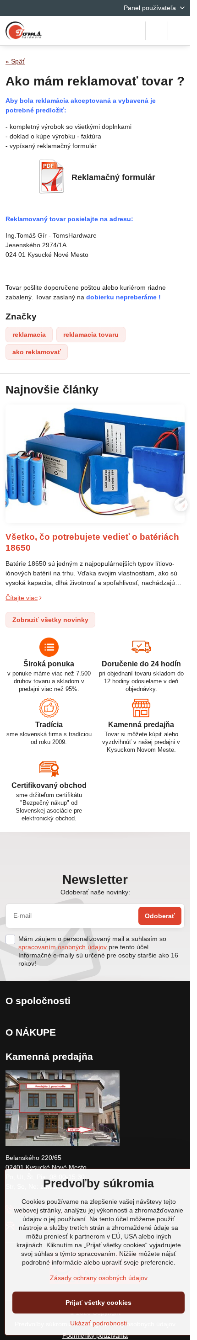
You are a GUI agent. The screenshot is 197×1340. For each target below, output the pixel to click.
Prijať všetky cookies (98, 1302)
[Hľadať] (134, 30)
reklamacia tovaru (91, 334)
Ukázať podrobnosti (98, 1323)
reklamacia (29, 334)
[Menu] (179, 30)
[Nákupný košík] (157, 30)
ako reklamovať (36, 352)
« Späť (15, 61)
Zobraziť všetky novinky (50, 619)
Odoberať (160, 916)
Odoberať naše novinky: (95, 892)
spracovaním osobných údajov (62, 947)
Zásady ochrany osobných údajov (99, 1278)
